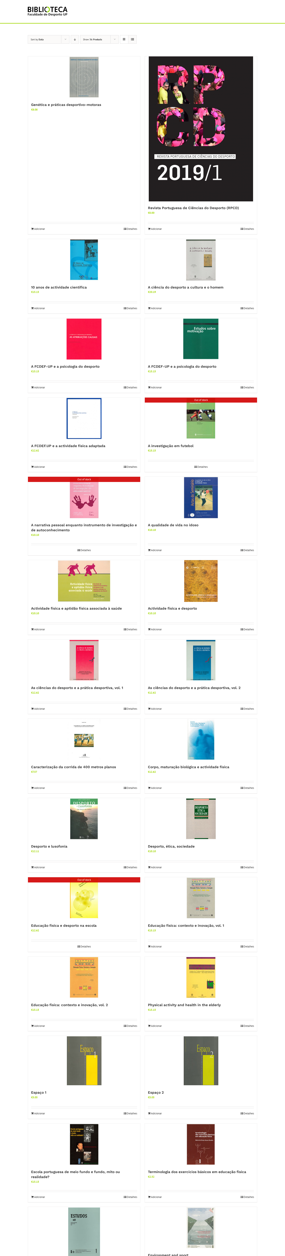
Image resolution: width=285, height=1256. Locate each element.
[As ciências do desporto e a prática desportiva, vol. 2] (201, 660)
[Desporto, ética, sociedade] (201, 819)
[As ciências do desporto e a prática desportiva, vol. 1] (84, 660)
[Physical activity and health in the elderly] (201, 977)
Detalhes (132, 229)
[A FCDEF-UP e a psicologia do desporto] (84, 339)
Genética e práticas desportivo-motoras (66, 105)
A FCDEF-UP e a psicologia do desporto (65, 366)
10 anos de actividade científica (59, 287)
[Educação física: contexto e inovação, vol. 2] (84, 977)
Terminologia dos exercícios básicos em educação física (197, 1172)
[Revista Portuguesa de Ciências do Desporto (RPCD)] (201, 128)
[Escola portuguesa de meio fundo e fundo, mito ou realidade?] (84, 1144)
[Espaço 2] (201, 1061)
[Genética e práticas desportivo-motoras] (84, 77)
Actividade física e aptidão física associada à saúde (76, 608)
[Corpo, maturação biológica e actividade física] (201, 739)
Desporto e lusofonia (49, 846)
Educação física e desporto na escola (64, 925)
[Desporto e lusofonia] (84, 819)
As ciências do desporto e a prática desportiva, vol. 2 (194, 688)
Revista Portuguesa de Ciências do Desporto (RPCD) (193, 208)
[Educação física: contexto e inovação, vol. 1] (201, 898)
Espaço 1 (38, 1092)
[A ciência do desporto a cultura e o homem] (201, 260)
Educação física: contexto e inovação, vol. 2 (69, 1005)
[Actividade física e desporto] (201, 581)
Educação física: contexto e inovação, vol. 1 (186, 925)
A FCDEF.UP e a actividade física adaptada (68, 446)
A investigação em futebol (170, 446)
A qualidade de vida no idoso (173, 525)
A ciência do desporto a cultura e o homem (185, 287)
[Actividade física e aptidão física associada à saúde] (84, 581)
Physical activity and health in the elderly (184, 1005)
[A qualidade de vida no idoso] (201, 498)
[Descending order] (75, 39)
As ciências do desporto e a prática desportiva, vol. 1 (77, 688)
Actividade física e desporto (172, 608)
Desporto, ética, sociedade (171, 846)
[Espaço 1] (84, 1061)
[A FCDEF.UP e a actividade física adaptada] (84, 418)
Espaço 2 (156, 1092)
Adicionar (39, 229)
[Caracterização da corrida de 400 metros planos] (84, 739)
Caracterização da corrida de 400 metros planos (73, 767)
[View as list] (132, 39)
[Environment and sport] (201, 1228)
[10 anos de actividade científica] (84, 260)
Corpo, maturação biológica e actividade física (188, 767)
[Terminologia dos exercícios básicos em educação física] (201, 1144)
